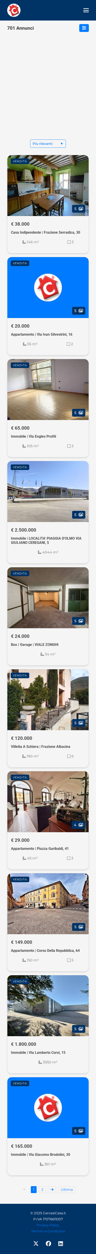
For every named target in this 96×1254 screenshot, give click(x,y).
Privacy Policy (48, 1225)
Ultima (67, 1189)
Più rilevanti (48, 143)
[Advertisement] (48, 89)
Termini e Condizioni (48, 1231)
